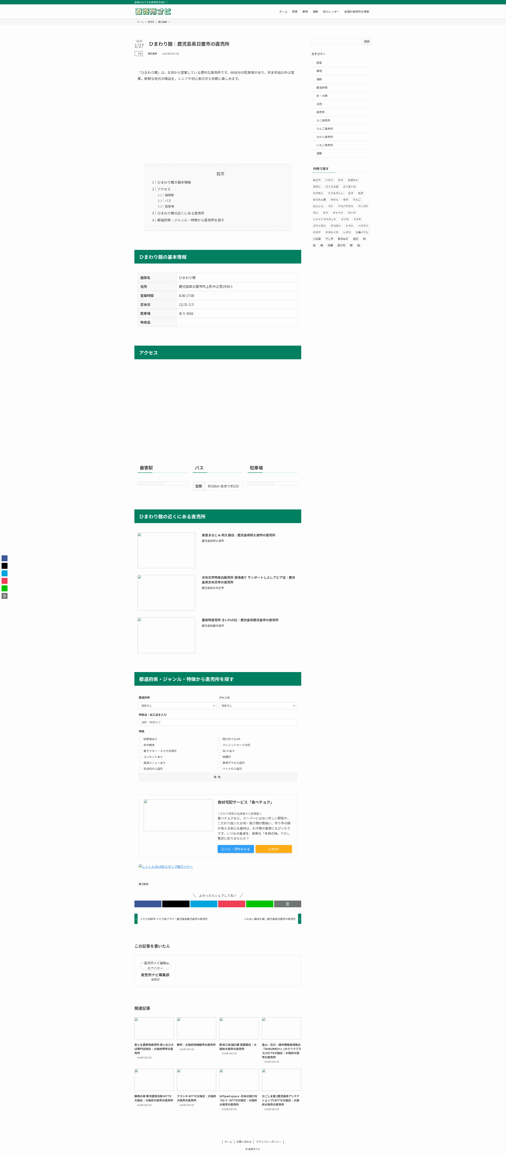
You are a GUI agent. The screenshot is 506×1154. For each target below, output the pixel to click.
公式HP (273, 849)
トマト (349, 226)
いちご (329, 180)
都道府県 (322, 87)
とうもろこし (336, 193)
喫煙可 (227, 757)
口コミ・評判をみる (236, 849)
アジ (330, 206)
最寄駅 (169, 195)
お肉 (319, 104)
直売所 (320, 112)
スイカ (345, 219)
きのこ (317, 186)
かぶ (340, 180)
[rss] (363, 2)
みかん (334, 199)
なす (350, 193)
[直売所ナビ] (153, 11)
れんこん (318, 206)
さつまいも (349, 186)
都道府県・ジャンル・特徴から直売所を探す (190, 219)
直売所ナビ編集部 (155, 975)
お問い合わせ (244, 1142)
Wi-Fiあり (229, 751)
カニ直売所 (323, 120)
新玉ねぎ (343, 239)
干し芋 (329, 239)
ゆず (345, 199)
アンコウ (363, 206)
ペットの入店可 (232, 769)
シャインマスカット (324, 219)
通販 (319, 153)
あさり (317, 180)
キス (325, 212)
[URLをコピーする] (287, 904)
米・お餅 (322, 96)
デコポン (336, 226)
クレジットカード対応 (236, 745)
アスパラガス (345, 206)
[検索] (369, 2)
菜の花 (341, 245)
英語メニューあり (154, 763)
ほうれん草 (319, 199)
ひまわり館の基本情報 (174, 182)
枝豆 (355, 239)
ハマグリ (363, 226)
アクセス (164, 189)
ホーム (228, 1142)
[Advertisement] (218, 123)
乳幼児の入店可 (153, 769)
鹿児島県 (152, 53)
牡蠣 (330, 245)
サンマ (352, 212)
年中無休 (149, 745)
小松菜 (317, 239)
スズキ (357, 219)
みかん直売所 (324, 137)
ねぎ (360, 193)
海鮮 (319, 79)
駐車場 (169, 206)
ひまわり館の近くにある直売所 (180, 213)
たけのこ (318, 193)
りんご (357, 199)
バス (168, 200)
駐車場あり (150, 739)
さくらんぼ (332, 186)
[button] (147, 904)
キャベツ (338, 212)
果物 (319, 71)
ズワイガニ (319, 226)
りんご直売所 (324, 129)
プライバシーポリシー (268, 1142)
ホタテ (317, 232)
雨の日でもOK (231, 739)
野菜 (319, 63)
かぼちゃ (353, 180)
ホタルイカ (332, 232)
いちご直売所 (324, 145)
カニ (315, 212)
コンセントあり (153, 757)
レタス (347, 232)
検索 (367, 41)
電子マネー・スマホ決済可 (160, 751)
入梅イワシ (362, 232)
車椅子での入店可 (234, 763)
